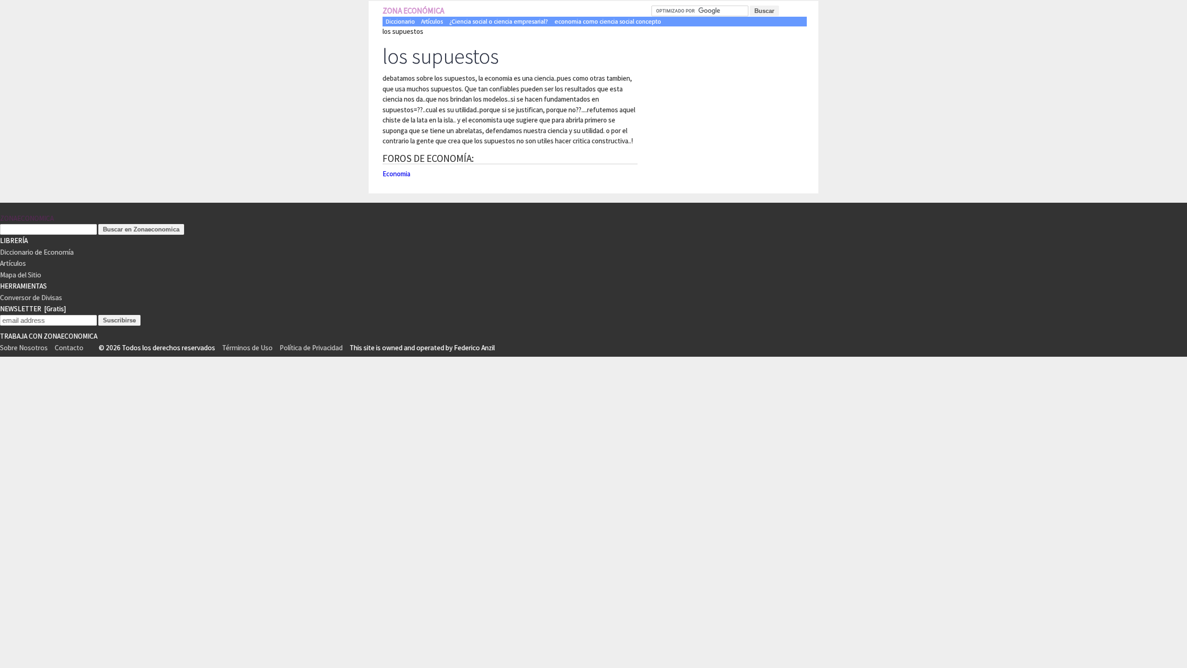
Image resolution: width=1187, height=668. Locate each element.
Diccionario (400, 22)
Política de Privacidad (311, 347)
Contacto (69, 347)
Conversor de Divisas (31, 297)
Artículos (432, 22)
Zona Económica (413, 11)
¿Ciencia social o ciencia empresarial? (498, 22)
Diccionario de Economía (37, 252)
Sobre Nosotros (24, 347)
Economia (396, 173)
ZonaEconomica (27, 218)
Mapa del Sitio (20, 274)
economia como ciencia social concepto (608, 22)
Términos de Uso (247, 347)
